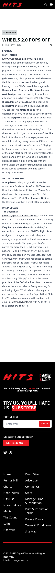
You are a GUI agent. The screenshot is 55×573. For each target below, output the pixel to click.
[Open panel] (51, 4)
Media (7, 511)
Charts (7, 486)
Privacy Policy (34, 519)
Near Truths (11, 493)
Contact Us (32, 486)
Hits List (8, 499)
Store (28, 493)
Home (7, 474)
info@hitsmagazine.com (16, 560)
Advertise (31, 480)
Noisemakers (12, 505)
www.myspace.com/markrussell (20, 58)
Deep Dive (32, 474)
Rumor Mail (10, 417)
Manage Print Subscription (34, 501)
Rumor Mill (10, 480)
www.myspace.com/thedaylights (20, 215)
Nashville (9, 530)
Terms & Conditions (38, 525)
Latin (6, 523)
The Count (10, 517)
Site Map (31, 531)
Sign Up (44, 424)
